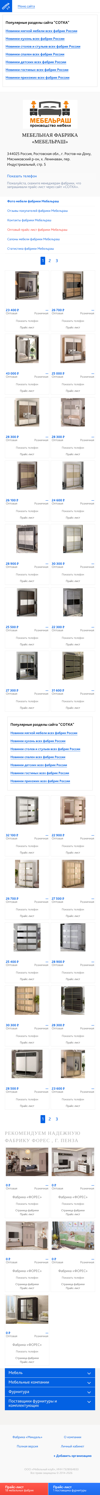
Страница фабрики (27, 1210)
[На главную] (6, 6)
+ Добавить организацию (73, 1456)
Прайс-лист (27, 327)
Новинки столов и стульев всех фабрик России (43, 47)
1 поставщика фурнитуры (69, 1488)
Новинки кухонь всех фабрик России (35, 39)
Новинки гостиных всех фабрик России (37, 70)
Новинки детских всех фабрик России (36, 62)
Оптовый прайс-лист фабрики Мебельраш (37, 229)
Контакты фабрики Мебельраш (29, 220)
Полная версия (27, 1446)
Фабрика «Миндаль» (27, 1437)
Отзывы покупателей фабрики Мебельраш (37, 211)
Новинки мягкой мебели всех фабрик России (41, 31)
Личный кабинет (72, 1446)
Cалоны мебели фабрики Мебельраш (33, 239)
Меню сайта (26, 6)
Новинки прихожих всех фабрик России (37, 78)
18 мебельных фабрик (19, 1488)
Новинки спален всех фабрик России (35, 54)
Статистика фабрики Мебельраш (30, 248)
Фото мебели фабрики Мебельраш (33, 201)
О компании (72, 1437)
